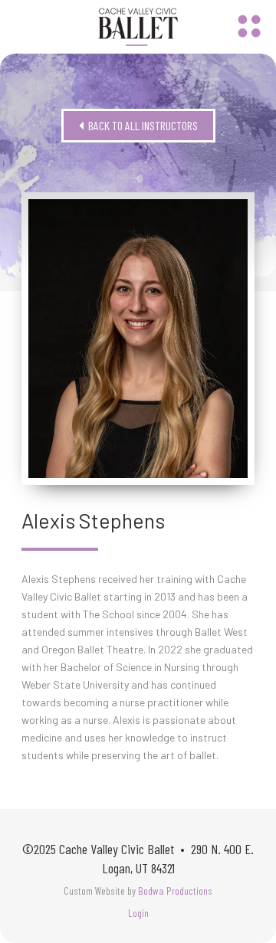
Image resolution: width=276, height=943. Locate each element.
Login (138, 912)
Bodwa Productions (175, 890)
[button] (249, 27)
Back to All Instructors (138, 125)
